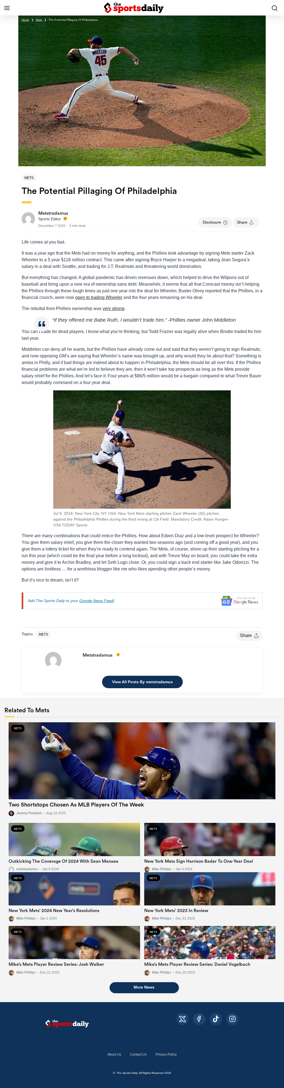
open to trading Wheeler (98, 297)
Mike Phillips (161, 869)
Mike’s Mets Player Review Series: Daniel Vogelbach (197, 964)
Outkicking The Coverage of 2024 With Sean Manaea (63, 861)
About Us (114, 1054)
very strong (113, 308)
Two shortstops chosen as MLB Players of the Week (76, 805)
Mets (39, 19)
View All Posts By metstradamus (142, 682)
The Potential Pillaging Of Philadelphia (73, 19)
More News (144, 987)
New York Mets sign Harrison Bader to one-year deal (198, 861)
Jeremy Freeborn (29, 813)
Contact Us (138, 1054)
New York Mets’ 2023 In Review (176, 910)
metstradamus (27, 869)
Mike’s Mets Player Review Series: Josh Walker (56, 964)
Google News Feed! (96, 600)
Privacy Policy (166, 1054)
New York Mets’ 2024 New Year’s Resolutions (54, 910)
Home (25, 19)
